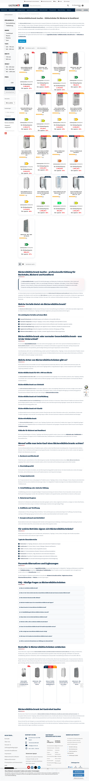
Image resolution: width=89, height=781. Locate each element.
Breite (7, 54)
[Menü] (87, 778)
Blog (55, 1)
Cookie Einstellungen (11, 768)
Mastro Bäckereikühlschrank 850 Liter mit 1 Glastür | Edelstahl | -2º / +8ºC (26, 153)
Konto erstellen (9, 122)
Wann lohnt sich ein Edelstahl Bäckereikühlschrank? (34, 617)
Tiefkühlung (9, 25)
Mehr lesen (22, 41)
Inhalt (7, 64)
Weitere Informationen (78, 778)
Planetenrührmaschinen (24, 577)
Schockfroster (71, 34)
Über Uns (7, 742)
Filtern (10, 88)
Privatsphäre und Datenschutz (13, 762)
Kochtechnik (12, 10)
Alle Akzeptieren (78, 771)
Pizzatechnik (53, 10)
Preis (6, 77)
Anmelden (10, 119)
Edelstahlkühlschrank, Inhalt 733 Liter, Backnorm (26, 192)
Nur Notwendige (78, 775)
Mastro (8, 35)
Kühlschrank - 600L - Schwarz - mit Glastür (43, 68)
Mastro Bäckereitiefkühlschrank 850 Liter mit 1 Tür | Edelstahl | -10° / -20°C (76, 110)
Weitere (69, 10)
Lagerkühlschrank (58, 745)
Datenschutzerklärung (12, 775)
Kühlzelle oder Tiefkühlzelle (73, 434)
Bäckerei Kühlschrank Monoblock (60, 151)
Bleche (35, 577)
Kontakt (60, 1)
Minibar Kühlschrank (57, 753)
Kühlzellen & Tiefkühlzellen (43, 570)
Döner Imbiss (58, 758)
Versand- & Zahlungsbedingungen (11, 746)
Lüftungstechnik (21, 10)
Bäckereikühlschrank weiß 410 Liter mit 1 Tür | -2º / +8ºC (60, 193)
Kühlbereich (9, 20)
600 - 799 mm (10, 47)
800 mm (8, 59)
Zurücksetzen (10, 92)
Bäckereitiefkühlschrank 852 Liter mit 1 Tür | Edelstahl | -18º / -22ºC (76, 193)
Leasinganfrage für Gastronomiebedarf (32, 1)
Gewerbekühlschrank (30, 343)
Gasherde (57, 750)
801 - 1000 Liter (10, 71)
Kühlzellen (57, 748)
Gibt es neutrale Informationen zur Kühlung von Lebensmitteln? (37, 641)
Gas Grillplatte (58, 756)
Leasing (86, 10)
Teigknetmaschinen (67, 575)
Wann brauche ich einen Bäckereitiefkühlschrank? (33, 607)
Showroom (40, 756)
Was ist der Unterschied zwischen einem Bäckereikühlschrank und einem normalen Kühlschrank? (45, 592)
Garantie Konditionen (11, 750)
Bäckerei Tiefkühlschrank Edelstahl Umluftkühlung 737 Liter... (50, 683)
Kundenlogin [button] (67, 1)
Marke (7, 30)
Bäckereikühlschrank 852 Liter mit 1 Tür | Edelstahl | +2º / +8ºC (43, 193)
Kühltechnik (4, 10)
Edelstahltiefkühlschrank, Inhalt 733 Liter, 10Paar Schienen (26, 110)
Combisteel (9, 33)
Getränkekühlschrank (50, 745)
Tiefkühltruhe (50, 750)
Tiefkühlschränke (62, 34)
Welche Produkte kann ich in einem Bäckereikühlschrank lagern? (37, 602)
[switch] (86, 395)
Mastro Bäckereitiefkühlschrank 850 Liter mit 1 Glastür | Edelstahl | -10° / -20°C (43, 153)
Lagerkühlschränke (52, 34)
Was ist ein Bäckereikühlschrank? (29, 588)
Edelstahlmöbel (43, 10)
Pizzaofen (49, 765)
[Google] (6, 133)
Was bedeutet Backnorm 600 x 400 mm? (30, 597)
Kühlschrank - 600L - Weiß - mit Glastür (26, 235)
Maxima (8, 38)
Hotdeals (79, 10)
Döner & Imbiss (61, 10)
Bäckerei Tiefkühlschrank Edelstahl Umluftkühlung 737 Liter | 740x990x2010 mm (59, 69)
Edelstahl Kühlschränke (52, 392)
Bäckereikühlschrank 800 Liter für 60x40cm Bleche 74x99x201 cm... (24, 683)
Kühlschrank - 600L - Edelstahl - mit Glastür (76, 68)
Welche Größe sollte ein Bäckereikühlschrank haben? (34, 621)
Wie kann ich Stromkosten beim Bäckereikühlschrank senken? (36, 636)
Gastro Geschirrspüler (50, 759)
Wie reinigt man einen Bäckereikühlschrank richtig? (34, 631)
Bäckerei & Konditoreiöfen (54, 575)
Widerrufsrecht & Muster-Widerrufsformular (12, 758)
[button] (19, 48)
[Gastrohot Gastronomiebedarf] (14, 5)
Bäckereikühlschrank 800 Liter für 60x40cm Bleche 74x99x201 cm (26, 69)
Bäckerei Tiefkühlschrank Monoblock (76, 151)
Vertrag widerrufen (9, 768)
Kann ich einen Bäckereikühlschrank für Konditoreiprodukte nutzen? (38, 626)
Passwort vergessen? (8, 126)
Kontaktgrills (57, 760)
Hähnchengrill (58, 763)
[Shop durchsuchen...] (68, 5)
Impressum (8, 753)
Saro (7, 40)
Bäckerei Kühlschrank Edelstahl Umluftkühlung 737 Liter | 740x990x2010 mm (43, 110)
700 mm (8, 57)
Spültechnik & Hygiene (32, 10)
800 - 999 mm (10, 49)
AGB (6, 765)
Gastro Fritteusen (49, 753)
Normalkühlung (10, 23)
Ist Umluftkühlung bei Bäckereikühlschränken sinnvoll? (35, 612)
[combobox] (30, 48)
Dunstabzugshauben (50, 762)
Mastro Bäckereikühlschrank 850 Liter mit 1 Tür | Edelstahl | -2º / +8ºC (60, 110)
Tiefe (6, 44)
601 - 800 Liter (10, 69)
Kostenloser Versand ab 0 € (46, 1)
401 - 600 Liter (10, 67)
